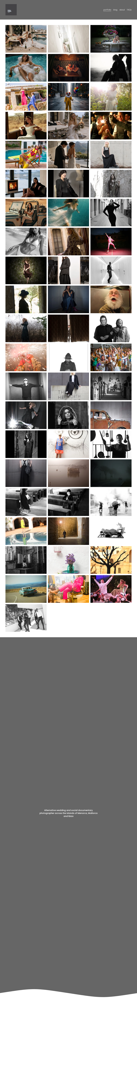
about (122, 9)
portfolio (107, 9)
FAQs (129, 9)
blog (115, 9)
